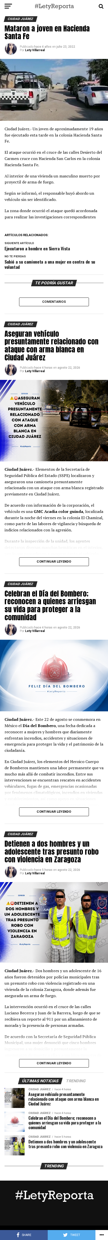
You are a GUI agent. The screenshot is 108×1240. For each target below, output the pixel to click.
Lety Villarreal (35, 50)
